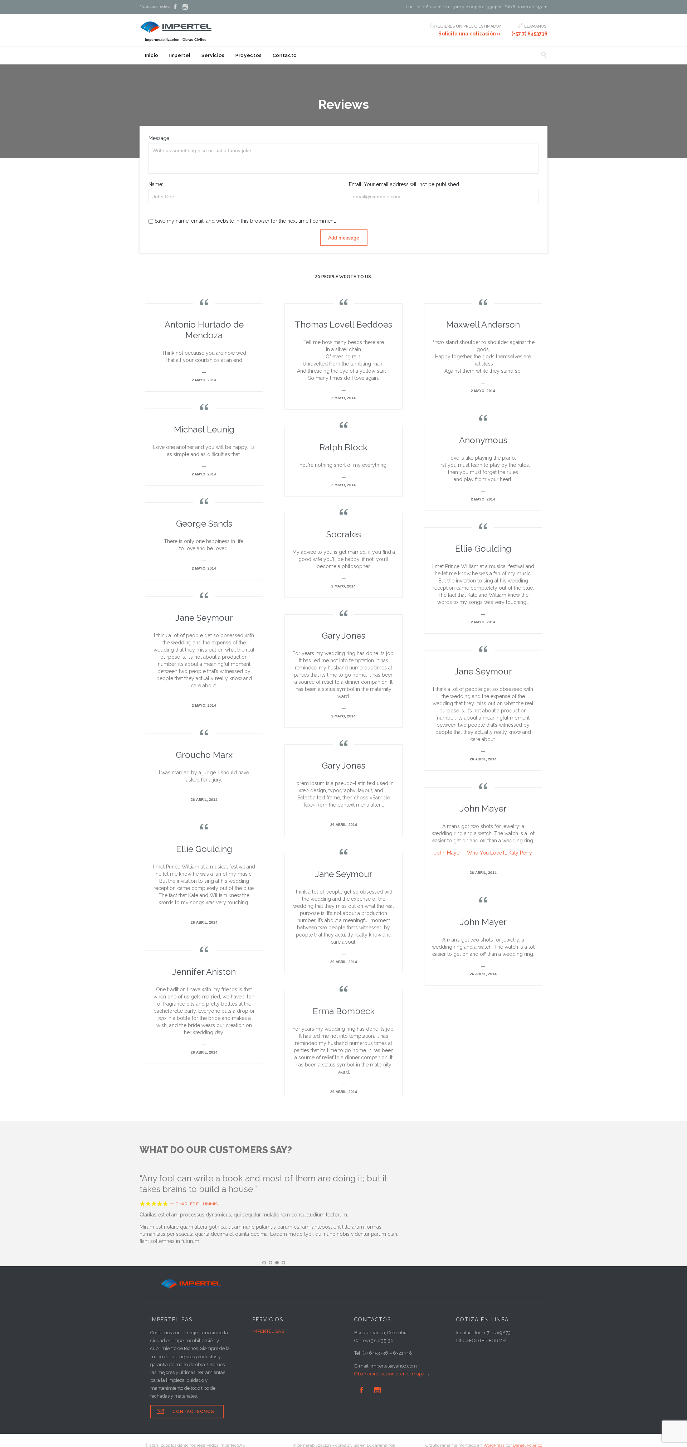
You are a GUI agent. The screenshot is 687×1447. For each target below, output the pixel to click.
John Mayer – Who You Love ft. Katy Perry (483, 853)
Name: (155, 184)
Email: (355, 184)
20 (343, 276)
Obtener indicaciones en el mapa (389, 1373)
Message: (159, 138)
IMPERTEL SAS (268, 1331)
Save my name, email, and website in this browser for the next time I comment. (244, 221)
